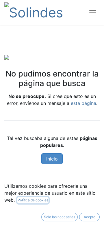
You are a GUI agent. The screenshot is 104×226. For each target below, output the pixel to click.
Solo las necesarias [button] (59, 217)
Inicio (52, 159)
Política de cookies (33, 200)
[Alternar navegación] (93, 12)
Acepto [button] (89, 217)
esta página (83, 103)
